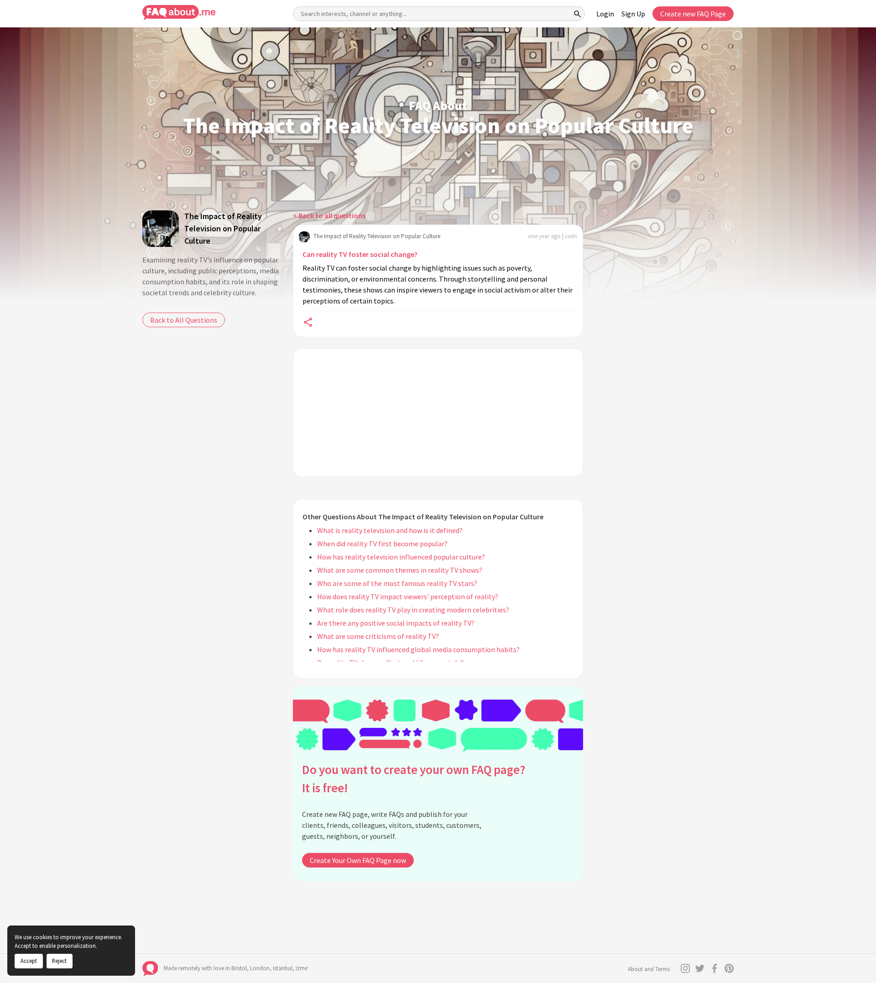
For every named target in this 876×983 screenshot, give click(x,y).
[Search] (577, 13)
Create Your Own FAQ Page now (358, 860)
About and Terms (649, 969)
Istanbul (282, 968)
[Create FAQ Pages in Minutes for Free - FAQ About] (178, 12)
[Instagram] (685, 968)
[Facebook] (714, 968)
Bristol (239, 968)
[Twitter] (699, 968)
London (260, 968)
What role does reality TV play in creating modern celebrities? (413, 609)
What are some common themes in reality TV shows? (399, 570)
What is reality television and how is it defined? (390, 530)
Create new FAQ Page (693, 13)
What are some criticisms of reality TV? (378, 636)
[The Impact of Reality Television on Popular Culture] (160, 228)
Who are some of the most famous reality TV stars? (397, 583)
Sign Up (633, 13)
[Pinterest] (729, 968)
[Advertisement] (438, 412)
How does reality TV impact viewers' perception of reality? (407, 596)
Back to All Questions (183, 319)
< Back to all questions (329, 215)
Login (605, 13)
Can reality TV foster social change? (359, 254)
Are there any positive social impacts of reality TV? (395, 622)
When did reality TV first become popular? (382, 543)
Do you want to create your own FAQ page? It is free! (413, 779)
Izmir (302, 968)
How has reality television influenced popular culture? (401, 556)
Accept (29, 960)
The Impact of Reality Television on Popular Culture (223, 228)
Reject (59, 960)
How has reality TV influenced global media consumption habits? (418, 649)
